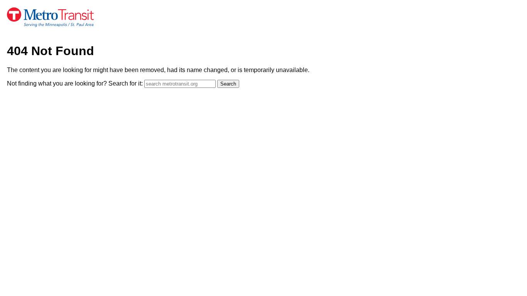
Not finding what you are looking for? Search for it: (75, 83)
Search (228, 84)
